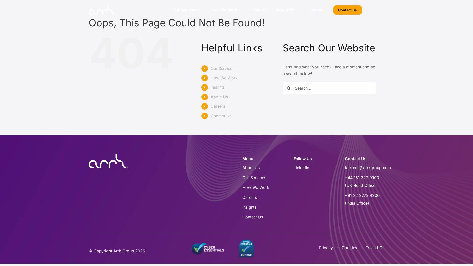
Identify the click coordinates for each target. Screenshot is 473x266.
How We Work (224, 77)
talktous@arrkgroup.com (368, 167)
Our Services (222, 68)
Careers (218, 106)
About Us (219, 96)
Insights (218, 87)
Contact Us (221, 115)
